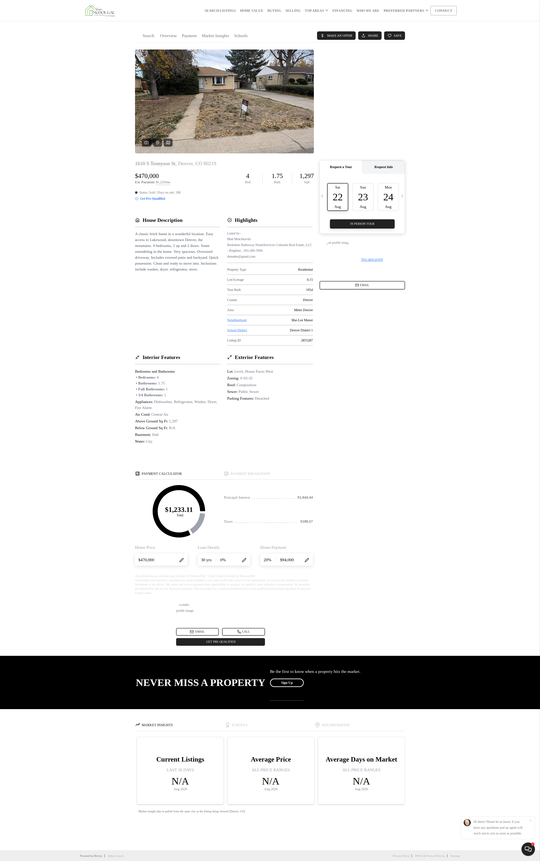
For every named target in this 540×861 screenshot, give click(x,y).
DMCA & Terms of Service (430, 855)
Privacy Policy (401, 855)
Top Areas (314, 10)
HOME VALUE (251, 10)
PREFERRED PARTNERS (404, 10)
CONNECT (443, 10)
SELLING (293, 10)
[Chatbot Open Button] (528, 849)
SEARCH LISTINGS (220, 10)
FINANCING (342, 10)
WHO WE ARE (367, 10)
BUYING (274, 10)
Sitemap (455, 855)
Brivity (98, 855)
